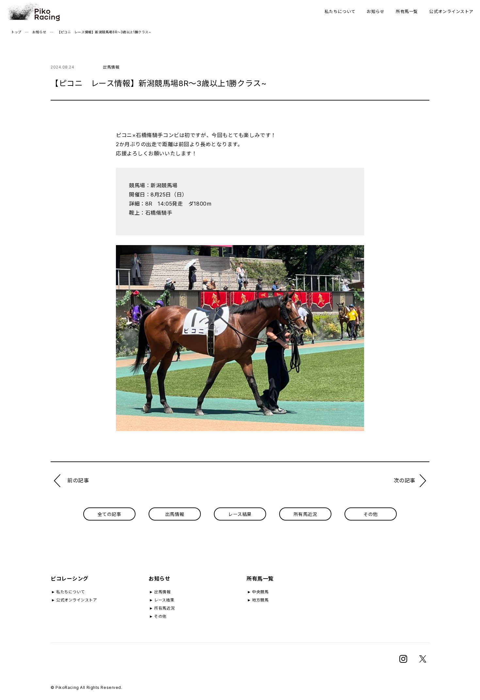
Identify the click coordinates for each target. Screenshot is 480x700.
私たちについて (340, 11)
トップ (16, 32)
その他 (370, 514)
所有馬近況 (305, 514)
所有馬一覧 (407, 11)
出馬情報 (174, 514)
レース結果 (240, 514)
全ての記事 (109, 514)
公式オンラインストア (451, 11)
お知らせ (375, 11)
